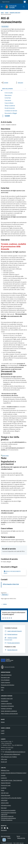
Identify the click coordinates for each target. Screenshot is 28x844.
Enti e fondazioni (5, 680)
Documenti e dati (5, 677)
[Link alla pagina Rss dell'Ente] (7, 828)
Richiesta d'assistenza (6, 820)
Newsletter (4, 830)
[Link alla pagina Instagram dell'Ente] (2, 828)
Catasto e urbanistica (6, 703)
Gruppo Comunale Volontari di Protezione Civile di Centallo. (13, 774)
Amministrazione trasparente (8, 812)
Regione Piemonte (5, 1)
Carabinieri (3, 788)
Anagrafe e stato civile (15, 12)
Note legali (4, 808)
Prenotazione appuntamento (8, 818)
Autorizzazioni (4, 701)
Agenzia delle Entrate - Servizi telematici (11, 780)
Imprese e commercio (6, 708)
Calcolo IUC (4, 778)
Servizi (6, 12)
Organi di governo (5, 682)
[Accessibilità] (4, 840)
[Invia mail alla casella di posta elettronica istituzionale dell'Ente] (15, 751)
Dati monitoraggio (5, 836)
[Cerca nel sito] (23, 7)
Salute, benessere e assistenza (9, 711)
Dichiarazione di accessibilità (8, 810)
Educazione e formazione (7, 706)
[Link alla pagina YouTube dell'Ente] (5, 828)
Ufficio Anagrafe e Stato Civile (11, 584)
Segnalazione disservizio (7, 816)
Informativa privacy (6, 805)
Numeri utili (4, 762)
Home (2, 12)
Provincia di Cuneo (5, 785)
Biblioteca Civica (5, 770)
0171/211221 (9, 747)
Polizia (2, 790)
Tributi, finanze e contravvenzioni (9, 713)
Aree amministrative (6, 675)
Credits (9, 838)
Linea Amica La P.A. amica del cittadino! (11, 798)
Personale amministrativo (7, 685)
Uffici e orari (4, 759)
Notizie (3, 722)
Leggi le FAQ (4, 814)
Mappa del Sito (21, 838)
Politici (2, 687)
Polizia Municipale (5, 795)
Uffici (2, 690)
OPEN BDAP (4, 800)
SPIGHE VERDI (5, 803)
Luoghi (2, 731)
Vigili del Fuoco (4, 793)
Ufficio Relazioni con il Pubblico (9, 757)
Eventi (2, 733)
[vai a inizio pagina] (5, 455)
